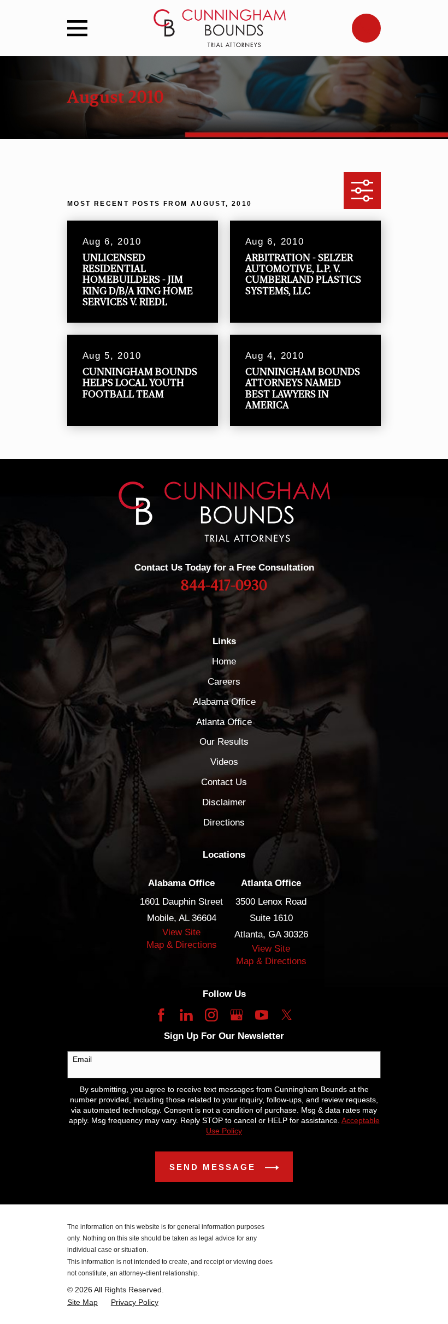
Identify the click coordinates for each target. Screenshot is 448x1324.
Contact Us (224, 782)
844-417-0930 (224, 586)
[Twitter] (286, 1015)
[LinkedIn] (186, 1015)
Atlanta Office (224, 722)
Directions (224, 822)
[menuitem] (82, 1302)
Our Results (224, 742)
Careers (224, 681)
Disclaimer (224, 802)
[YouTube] (261, 1015)
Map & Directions (181, 945)
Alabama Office (224, 702)
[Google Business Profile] (236, 1015)
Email (82, 1059)
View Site (181, 932)
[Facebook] (161, 1015)
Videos (224, 762)
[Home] (219, 28)
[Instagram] (211, 1015)
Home (224, 661)
